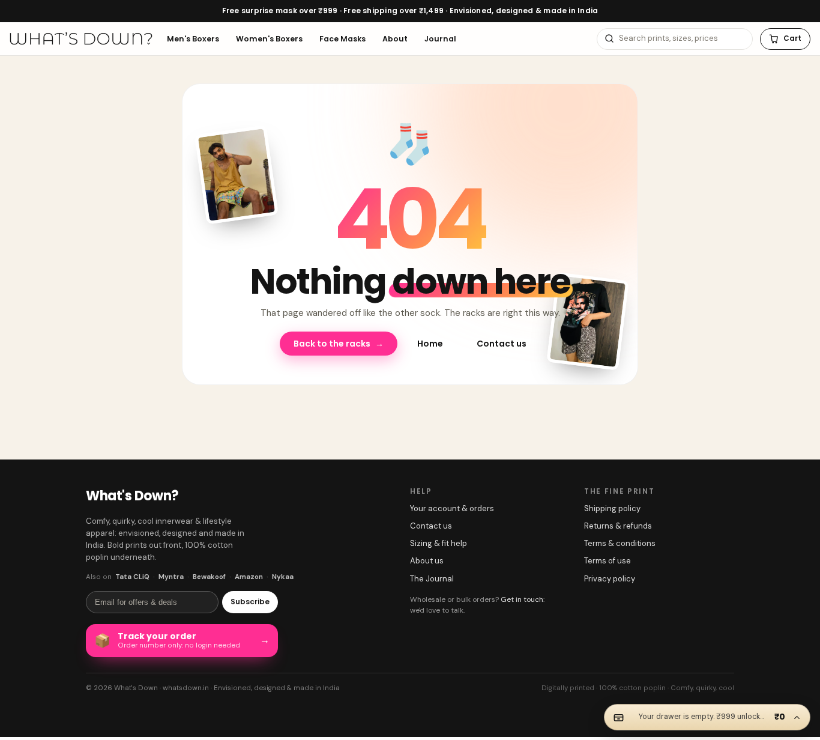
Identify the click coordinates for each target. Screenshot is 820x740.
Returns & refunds (618, 521)
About (395, 38)
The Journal (432, 573)
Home (430, 339)
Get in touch (522, 594)
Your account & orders (452, 504)
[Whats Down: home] (81, 38)
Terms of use (607, 556)
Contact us (501, 339)
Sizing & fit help (438, 538)
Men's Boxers (193, 38)
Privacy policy (609, 573)
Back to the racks (339, 339)
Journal (440, 38)
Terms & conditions (620, 538)
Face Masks (342, 38)
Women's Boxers (269, 38)
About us (427, 556)
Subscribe (250, 597)
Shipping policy (612, 504)
